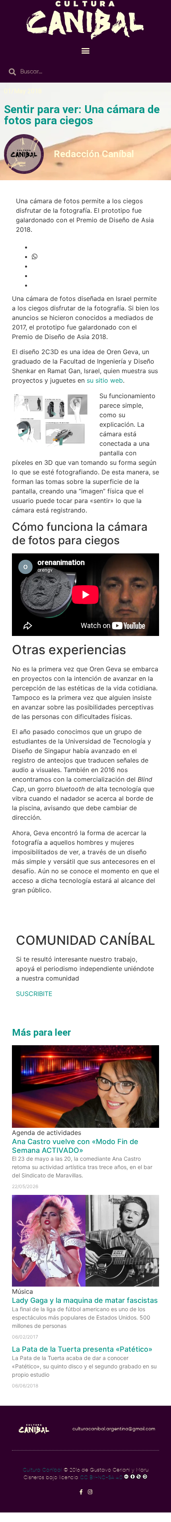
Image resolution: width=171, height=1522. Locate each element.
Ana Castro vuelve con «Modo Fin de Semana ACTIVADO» (75, 1145)
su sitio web (105, 380)
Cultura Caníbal (42, 1470)
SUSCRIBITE (34, 994)
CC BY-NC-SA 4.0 (101, 1477)
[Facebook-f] (81, 1492)
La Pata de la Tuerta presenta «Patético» (82, 1349)
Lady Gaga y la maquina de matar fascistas (85, 1300)
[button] (85, 50)
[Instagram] (90, 1492)
